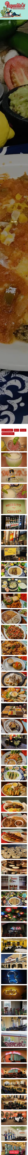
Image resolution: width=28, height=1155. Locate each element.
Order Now (14, 1152)
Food (23, 430)
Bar (17, 430)
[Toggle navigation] (4, 10)
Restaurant (8, 433)
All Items (7, 430)
